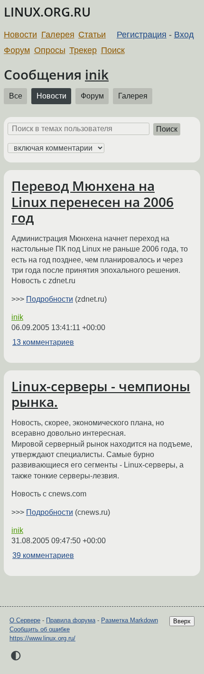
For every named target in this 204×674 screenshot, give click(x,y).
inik (97, 74)
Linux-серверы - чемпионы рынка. (100, 394)
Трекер (83, 50)
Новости (20, 34)
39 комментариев (43, 555)
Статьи (92, 34)
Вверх (182, 621)
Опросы (49, 50)
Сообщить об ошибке (39, 629)
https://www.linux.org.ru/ (42, 638)
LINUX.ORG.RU (47, 12)
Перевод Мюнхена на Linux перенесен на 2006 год (92, 201)
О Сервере (24, 620)
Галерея (57, 34)
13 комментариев (43, 342)
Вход (184, 34)
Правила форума (70, 620)
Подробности (49, 299)
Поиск (113, 50)
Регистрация (142, 34)
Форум (17, 50)
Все (15, 96)
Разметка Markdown (129, 620)
